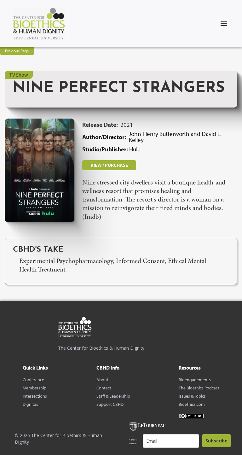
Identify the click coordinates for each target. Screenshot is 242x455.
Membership (34, 388)
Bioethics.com (192, 404)
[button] (223, 23)
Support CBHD (110, 404)
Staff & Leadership (113, 396)
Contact (103, 388)
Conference (33, 379)
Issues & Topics (192, 396)
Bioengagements (195, 379)
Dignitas (30, 404)
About (102, 379)
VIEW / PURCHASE (109, 165)
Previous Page (17, 50)
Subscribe (216, 441)
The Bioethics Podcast (199, 388)
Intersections (35, 396)
